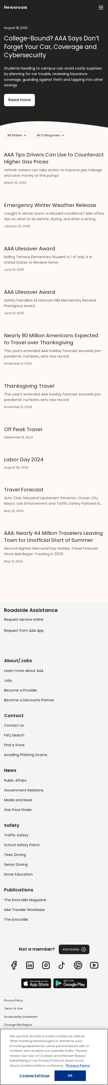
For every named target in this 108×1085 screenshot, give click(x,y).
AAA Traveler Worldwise (24, 909)
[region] (54, 1057)
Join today (70, 949)
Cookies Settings (34, 1075)
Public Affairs (15, 780)
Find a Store (14, 745)
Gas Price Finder (18, 809)
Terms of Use (13, 1008)
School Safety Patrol (21, 844)
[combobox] (17, 135)
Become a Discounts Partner (29, 700)
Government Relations (23, 790)
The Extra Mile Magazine (25, 899)
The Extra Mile (16, 919)
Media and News (18, 800)
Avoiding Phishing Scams (25, 754)
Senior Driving (16, 864)
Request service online (23, 619)
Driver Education (18, 874)
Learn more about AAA (23, 670)
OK (70, 1075)
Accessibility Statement (20, 1017)
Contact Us (14, 725)
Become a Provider (20, 690)
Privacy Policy (13, 1000)
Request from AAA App (24, 630)
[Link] (14, 965)
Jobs (8, 680)
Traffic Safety (16, 835)
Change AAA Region (18, 1025)
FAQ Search (14, 735)
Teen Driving (15, 854)
